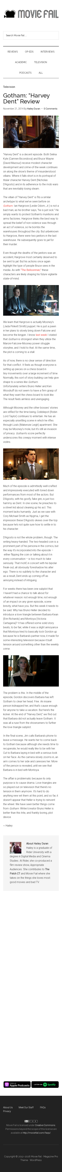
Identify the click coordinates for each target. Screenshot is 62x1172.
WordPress (36, 1160)
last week (41, 334)
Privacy (7, 1111)
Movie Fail (31, 14)
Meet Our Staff (26, 1107)
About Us (8, 1107)
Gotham (8, 205)
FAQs (43, 1107)
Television (9, 86)
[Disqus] (31, 944)
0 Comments (50, 108)
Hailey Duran (33, 108)
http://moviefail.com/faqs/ (37, 1132)
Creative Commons (45, 1125)
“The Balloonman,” (31, 270)
